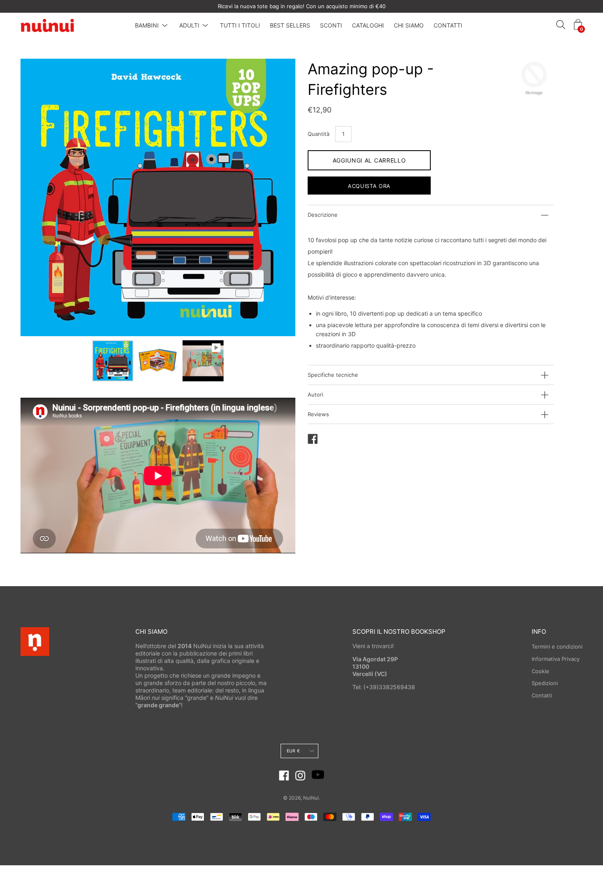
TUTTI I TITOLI (240, 25)
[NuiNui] (47, 25)
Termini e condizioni (557, 646)
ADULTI (189, 25)
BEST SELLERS (290, 25)
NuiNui (311, 798)
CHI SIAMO (409, 25)
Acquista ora (369, 186)
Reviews (318, 414)
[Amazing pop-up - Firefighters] (112, 360)
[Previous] (41, 197)
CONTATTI (448, 25)
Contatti (542, 695)
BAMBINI (147, 25)
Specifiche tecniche (333, 374)
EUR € (293, 751)
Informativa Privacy (556, 659)
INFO (539, 631)
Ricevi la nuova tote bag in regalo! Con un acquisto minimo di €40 (302, 6)
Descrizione (323, 214)
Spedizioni (545, 683)
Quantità (318, 134)
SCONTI (331, 25)
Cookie (540, 671)
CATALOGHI (368, 25)
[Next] (275, 197)
